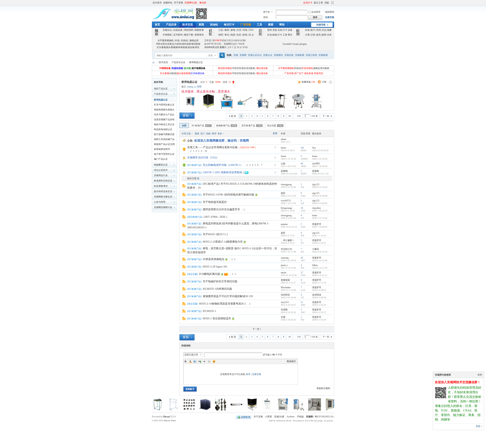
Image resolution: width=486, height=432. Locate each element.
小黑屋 (268, 416)
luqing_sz (191, 86)
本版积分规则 (323, 388)
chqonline (316, 208)
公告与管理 (159, 202)
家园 (201, 24)
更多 (220, 133)
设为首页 (157, 2)
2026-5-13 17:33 (319, 268)
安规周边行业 (161, 175)
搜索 (270, 24)
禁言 (290, 34)
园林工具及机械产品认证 (164, 140)
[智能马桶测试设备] (229, 410)
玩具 (239, 34)
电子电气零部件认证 (164, 154)
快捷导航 (321, 24)
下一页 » (256, 329)
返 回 (233, 116)
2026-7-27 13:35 (319, 218)
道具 (318, 34)
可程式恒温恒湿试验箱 (243, 68)
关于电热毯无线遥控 (215, 202)
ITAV (251, 30)
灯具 (239, 30)
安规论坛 (167, 30)
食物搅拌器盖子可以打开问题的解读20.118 (228, 296)
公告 (221, 30)
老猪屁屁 (285, 280)
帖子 (313, 30)
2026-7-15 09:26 (319, 227)
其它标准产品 (251, 125)
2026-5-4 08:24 (319, 297)
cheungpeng (286, 184)
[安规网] (179, 19)
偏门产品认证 (161, 159)
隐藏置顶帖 (275, 147)
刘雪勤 (284, 309)
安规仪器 (288, 55)
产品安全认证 (178, 62)
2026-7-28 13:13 (319, 211)
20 (302, 257)
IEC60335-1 (209, 311)
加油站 (214, 24)
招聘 (220, 34)
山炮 (283, 163)
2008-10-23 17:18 (320, 173)
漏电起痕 (194, 40)
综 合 (251, 34)
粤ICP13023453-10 (324, 416)
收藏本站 (167, 2)
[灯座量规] (197, 410)
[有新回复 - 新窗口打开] (184, 186)
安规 (236, 55)
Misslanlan (286, 287)
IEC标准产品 (201, 125)
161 (302, 147)
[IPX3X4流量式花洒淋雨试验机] (276, 410)
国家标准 (199, 30)
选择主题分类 (191, 354)
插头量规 (170, 47)
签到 (269, 30)
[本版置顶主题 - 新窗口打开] (184, 166)
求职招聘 (188, 30)
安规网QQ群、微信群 (195, 2)
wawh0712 (286, 200)
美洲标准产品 (226, 125)
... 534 (298, 116)
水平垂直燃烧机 (166, 40)
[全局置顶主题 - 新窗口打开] (184, 150)
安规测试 (278, 55)
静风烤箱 (180, 47)
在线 (280, 30)
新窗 (275, 133)
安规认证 (267, 55)
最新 (197, 133)
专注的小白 (286, 249)
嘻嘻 (199, 86)
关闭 (479, 374)
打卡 (285, 30)
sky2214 (285, 302)
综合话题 (274, 125)
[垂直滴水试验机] (244, 410)
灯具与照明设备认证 (164, 104)
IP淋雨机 (167, 34)
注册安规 (329, 17)
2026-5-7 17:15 (319, 283)
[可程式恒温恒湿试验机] (260, 410)
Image (195, 361)
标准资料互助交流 (163, 180)
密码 (265, 17)
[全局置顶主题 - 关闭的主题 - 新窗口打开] (184, 158)
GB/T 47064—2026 (214, 216)
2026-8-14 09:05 (319, 203)
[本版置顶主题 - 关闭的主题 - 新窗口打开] (184, 173)
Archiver (291, 416)
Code (209, 361)
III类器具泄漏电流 (213, 259)
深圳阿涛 (285, 295)
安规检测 (299, 55)
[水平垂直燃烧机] (307, 410)
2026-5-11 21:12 (319, 275)
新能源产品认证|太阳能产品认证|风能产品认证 (164, 145)
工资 (285, 34)
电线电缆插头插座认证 (164, 110)
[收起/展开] (330, 82)
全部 (184, 125)
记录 (313, 34)
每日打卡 (229, 24)
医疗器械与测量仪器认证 (164, 135)
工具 (259, 24)
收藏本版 (308, 82)
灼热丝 (184, 40)
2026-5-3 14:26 (319, 320)
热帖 (208, 133)
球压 (197, 47)
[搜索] (221, 55)
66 (302, 163)
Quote (204, 361)
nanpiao (284, 224)
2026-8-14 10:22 (319, 187)
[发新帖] (187, 115)
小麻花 (315, 249)
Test (314, 147)
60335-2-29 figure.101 (215, 266)
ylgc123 (315, 184)
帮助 (282, 24)
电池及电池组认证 (163, 129)
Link (200, 361)
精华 (214, 133)
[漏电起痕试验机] (323, 410)
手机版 (300, 416)
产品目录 (171, 24)
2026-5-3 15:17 (319, 312)
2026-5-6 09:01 (319, 290)
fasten (283, 147)
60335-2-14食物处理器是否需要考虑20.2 (222, 303)
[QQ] (243, 416)
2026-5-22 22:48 (319, 260)
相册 (329, 30)
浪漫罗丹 (316, 224)
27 (302, 272)
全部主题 (186, 133)
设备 (290, 30)
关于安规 (178, 2)
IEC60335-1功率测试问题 (217, 288)
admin (283, 139)
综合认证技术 (161, 170)
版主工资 (318, 2)
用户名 (266, 12)
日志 (324, 30)
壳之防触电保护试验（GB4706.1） (223, 165)
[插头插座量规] (166, 410)
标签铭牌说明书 (162, 149)
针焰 (177, 40)
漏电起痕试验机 (321, 68)
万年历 (207, 40)
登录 (248, 374)
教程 (227, 30)
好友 (307, 30)
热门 (202, 133)
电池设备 (189, 47)
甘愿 (283, 317)
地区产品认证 (161, 88)
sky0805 (316, 163)
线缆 (232, 34)
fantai (314, 215)
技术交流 (187, 24)
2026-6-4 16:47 (319, 243)
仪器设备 (177, 30)
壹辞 (283, 193)
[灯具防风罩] (182, 410)
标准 (245, 34)
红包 (269, 34)
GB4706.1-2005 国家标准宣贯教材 (222, 172)
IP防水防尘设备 (164, 44)
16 (206, 151)
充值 (274, 30)
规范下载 (188, 34)
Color (190, 361)
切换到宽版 (332, 2)
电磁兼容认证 (161, 164)
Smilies (214, 361)
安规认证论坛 (255, 55)
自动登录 (315, 12)
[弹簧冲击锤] (213, 410)
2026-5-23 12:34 (319, 252)
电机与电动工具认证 (164, 124)
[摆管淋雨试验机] (291, 410)
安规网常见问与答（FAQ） (203, 157)
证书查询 (177, 34)
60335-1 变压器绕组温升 (217, 318)
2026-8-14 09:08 (319, 196)
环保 (245, 30)
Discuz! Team (170, 420)
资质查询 (199, 34)
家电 (233, 30)
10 (289, 116)
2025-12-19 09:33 (320, 150)
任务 (329, 34)
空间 (318, 30)
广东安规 (245, 24)
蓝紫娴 (284, 171)
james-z (284, 265)
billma (315, 265)
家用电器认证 (196, 62)
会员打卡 (307, 2)
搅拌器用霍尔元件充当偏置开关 (221, 209)
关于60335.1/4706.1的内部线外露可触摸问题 (228, 194)
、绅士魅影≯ (287, 240)
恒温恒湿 (184, 44)
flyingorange (286, 208)
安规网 (243, 55)
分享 (307, 34)
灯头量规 (161, 47)
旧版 (326, 2)
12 (302, 302)
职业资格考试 (161, 186)
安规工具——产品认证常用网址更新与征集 (212, 147)
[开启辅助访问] (301, 2)
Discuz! (166, 416)
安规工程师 (311, 55)
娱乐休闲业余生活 (163, 191)
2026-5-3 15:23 (319, 305)
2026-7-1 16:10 (319, 235)
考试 (226, 34)
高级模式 (291, 361)
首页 (157, 24)
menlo (283, 272)
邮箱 (274, 34)
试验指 (173, 73)
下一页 (325, 116)
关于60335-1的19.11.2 (215, 234)
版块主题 (191, 178)
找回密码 (329, 12)
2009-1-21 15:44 (319, 159)
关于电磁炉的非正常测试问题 (220, 281)
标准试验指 (194, 44)
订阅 (324, 82)
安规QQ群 (279, 416)
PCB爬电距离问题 (209, 274)
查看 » (479, 426)
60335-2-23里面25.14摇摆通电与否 (223, 241)
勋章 (324, 34)
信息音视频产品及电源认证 (164, 120)
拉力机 (175, 44)
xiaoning (285, 257)
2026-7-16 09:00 (319, 166)
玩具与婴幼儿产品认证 (164, 115)
